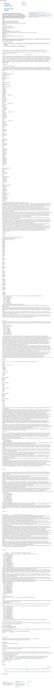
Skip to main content (3, 0)
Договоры (23, 2)
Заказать (4, 29)
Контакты (4, 24)
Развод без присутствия (20, 684)
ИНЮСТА (8, 5)
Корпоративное (24, 4)
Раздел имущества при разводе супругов (20, 685)
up (24, 667)
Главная (23, 1)
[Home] (7, 3)
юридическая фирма (9, 9)
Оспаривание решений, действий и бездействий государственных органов (37, 13)
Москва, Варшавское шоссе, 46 (8, 683)
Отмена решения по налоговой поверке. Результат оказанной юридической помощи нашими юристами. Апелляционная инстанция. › (28, 671)
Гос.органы (24, 3)
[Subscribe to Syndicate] (33, 684)
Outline (49, 667)
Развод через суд (18, 683)
